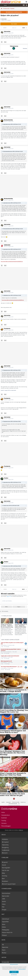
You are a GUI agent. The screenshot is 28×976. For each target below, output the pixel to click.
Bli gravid (4, 862)
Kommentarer (6, 893)
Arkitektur (5, 839)
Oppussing (5, 845)
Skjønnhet (5, 947)
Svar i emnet (14, 23)
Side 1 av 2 (14, 27)
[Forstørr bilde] (6, 236)
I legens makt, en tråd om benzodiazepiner (10, 655)
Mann (3, 950)
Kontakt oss (23, 802)
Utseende (8, 802)
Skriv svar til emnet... (7, 600)
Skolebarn (5, 881)
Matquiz (4, 935)
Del (7, 606)
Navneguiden (6, 867)
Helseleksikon (5, 815)
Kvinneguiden (6, 888)
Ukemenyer (5, 919)
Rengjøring (5, 847)
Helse (3, 812)
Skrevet (8, 32)
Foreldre (5, 857)
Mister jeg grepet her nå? (6, 661)
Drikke (4, 927)
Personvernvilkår (15, 802)
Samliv (4, 901)
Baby (3, 873)
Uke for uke (5, 870)
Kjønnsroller (5, 896)
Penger (4, 909)
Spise (3, 924)
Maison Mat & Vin (7, 932)
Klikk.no (21, 830)
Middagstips (5, 930)
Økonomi (4, 853)
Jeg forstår (14, 971)
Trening (3, 820)
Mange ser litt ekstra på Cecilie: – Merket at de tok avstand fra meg (7, 626)
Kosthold (4, 818)
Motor (4, 957)
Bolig (4, 834)
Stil (3, 944)
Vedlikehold (5, 850)
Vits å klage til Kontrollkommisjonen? (9, 666)
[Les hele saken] (7, 621)
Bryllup (4, 952)
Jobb (3, 898)
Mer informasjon (14, 974)
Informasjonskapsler (13, 803)
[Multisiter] (2, 42)
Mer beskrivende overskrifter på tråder (14, 12)
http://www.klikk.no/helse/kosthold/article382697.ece (12, 261)
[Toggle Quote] (2, 124)
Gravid (4, 865)
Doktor (9, 808)
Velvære (4, 823)
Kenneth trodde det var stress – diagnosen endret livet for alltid (21, 626)
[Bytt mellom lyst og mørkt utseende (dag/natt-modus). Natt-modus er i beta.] (18, 803)
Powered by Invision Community (14, 805)
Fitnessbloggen (6, 826)
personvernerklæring (22, 969)
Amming (4, 876)
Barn (3, 878)
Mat (3, 907)
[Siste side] (26, 28)
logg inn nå (9, 596)
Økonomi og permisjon (9, 884)
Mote (3, 940)
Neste (23, 27)
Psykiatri (9, 20)
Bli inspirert (5, 842)
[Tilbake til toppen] (14, 798)
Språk (3, 802)
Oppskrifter (5, 921)
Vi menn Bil (5, 962)
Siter (5, 42)
